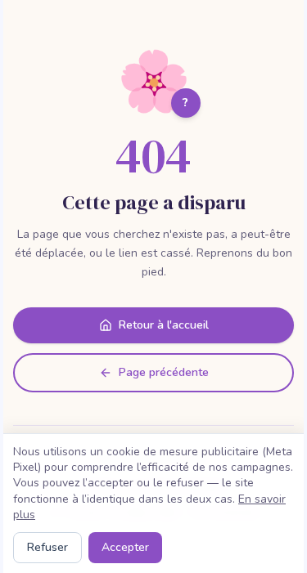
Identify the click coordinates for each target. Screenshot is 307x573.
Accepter (125, 547)
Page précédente (164, 372)
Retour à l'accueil (164, 325)
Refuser (47, 547)
